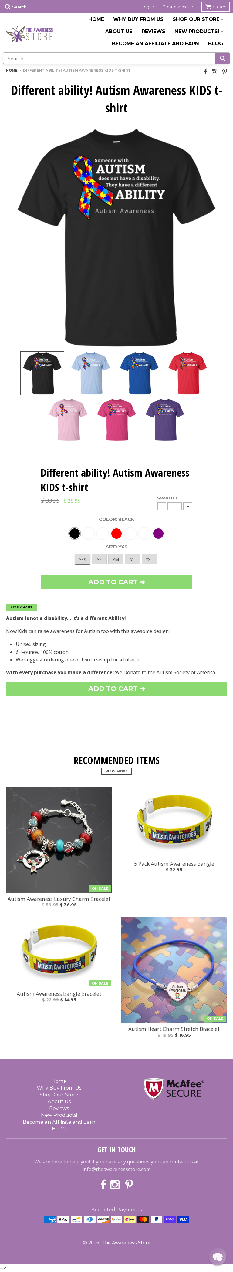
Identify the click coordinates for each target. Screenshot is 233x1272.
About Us (119, 31)
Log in (147, 6)
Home (96, 19)
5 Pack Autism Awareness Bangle (174, 864)
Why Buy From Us (138, 19)
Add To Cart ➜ (116, 689)
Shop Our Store (196, 19)
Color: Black (116, 519)
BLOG (215, 43)
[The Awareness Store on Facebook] (206, 71)
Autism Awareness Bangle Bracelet (59, 994)
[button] (217, 1256)
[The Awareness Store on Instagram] (215, 71)
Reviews (153, 31)
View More (117, 771)
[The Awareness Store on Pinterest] (224, 71)
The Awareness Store (126, 1242)
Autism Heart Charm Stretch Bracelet (174, 1029)
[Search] (222, 58)
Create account (178, 6)
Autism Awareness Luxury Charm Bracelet (59, 899)
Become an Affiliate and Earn (155, 43)
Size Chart (21, 607)
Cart (219, 7)
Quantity (167, 498)
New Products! (196, 31)
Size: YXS (116, 547)
